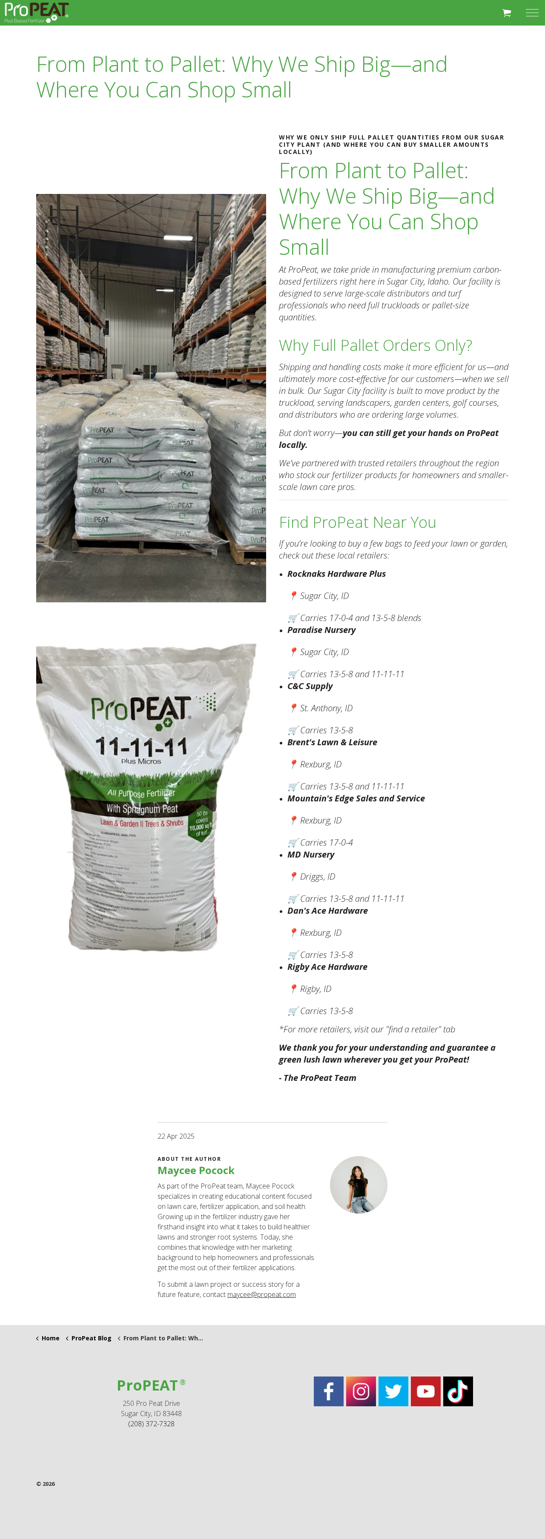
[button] (506, 13)
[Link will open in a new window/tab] (329, 1391)
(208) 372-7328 (151, 1423)
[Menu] (532, 13)
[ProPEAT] (36, 12)
